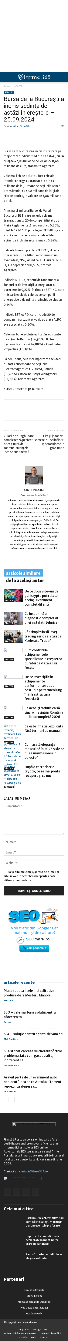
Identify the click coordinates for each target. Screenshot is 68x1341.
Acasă (7, 86)
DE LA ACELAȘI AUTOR (25, 580)
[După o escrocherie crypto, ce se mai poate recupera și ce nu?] (13, 777)
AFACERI (18, 86)
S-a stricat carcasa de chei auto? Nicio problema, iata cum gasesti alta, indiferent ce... (33, 1055)
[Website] (34, 554)
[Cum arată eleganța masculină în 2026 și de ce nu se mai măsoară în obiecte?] (13, 756)
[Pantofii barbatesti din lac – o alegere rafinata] (13, 1259)
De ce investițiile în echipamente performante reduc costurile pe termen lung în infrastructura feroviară (43, 688)
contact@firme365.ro (33, 1171)
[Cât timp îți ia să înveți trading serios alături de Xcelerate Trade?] (13, 636)
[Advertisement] (34, 36)
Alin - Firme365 (21, 126)
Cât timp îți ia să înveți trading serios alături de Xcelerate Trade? (43, 636)
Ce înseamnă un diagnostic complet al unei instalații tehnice (41, 618)
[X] (42, 412)
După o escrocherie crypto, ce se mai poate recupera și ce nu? (42, 771)
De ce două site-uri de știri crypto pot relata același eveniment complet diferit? (42, 598)
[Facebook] (7, 412)
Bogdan (8, 1022)
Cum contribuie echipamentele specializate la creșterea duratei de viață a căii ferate (43, 659)
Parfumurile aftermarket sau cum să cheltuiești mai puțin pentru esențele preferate (45, 1221)
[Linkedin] (16, 412)
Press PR (8, 1000)
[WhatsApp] (25, 412)
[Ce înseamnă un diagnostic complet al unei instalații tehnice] (13, 618)
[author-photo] (34, 484)
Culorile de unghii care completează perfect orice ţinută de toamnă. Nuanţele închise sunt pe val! (19, 444)
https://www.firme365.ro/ (34, 495)
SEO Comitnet (11, 1039)
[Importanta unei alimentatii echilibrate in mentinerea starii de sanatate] (13, 1241)
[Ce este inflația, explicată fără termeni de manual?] (13, 734)
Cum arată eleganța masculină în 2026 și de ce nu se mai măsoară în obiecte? (44, 751)
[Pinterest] (33, 412)
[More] (51, 412)
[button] (62, 77)
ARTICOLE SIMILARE (23, 573)
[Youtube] (49, 554)
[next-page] (12, 785)
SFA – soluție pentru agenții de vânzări (33, 1034)
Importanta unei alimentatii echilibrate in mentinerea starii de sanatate (44, 1240)
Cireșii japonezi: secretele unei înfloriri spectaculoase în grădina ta (49, 442)
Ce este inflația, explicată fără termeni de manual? (44, 728)
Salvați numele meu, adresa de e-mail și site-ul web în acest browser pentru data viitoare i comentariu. (31, 876)
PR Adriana (10, 1091)
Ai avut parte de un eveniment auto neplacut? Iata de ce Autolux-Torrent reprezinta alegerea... (32, 1082)
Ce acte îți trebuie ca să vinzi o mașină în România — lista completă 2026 (44, 712)
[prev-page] (6, 785)
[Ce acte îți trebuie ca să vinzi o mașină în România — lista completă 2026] (13, 712)
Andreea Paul (11, 1065)
